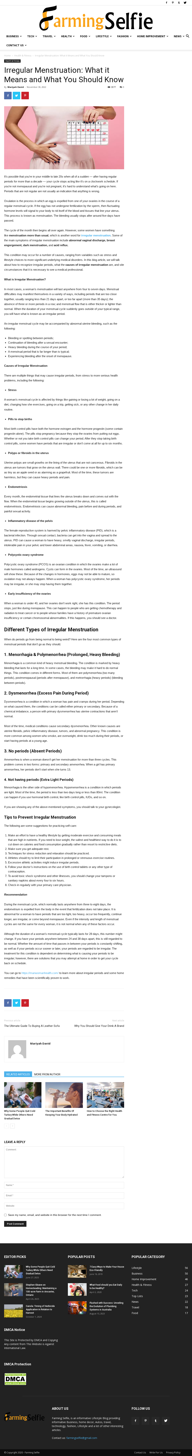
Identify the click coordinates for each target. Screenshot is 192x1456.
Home (7, 55)
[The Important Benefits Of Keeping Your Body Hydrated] (64, 1095)
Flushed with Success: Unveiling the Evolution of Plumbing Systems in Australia (106, 1306)
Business (12, 36)
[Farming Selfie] (96, 18)
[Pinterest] (173, 2)
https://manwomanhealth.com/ (40, 973)
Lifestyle (102, 36)
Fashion (123, 36)
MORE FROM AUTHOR (47, 1074)
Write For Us (156, 1452)
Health (66, 36)
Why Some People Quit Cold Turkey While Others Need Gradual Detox (19, 1115)
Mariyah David (16, 87)
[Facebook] (166, 2)
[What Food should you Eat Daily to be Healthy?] (77, 1289)
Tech (30, 36)
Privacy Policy (173, 1452)
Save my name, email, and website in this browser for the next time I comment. (55, 1214)
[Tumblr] (179, 2)
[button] (187, 36)
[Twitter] (185, 2)
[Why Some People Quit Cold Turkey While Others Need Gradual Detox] (22, 1095)
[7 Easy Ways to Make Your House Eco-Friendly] (77, 1271)
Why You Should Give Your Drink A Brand (99, 1026)
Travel (48, 36)
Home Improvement (151, 36)
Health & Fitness (22, 55)
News (178, 36)
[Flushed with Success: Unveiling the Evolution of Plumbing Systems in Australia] (77, 1307)
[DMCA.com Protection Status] (15, 1384)
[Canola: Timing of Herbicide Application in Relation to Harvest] (13, 1310)
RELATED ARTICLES (18, 1074)
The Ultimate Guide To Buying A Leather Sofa (32, 1026)
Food (83, 36)
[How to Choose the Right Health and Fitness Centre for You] (105, 1095)
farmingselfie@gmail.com (81, 1438)
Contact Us (15, 45)
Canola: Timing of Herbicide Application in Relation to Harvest (40, 1309)
